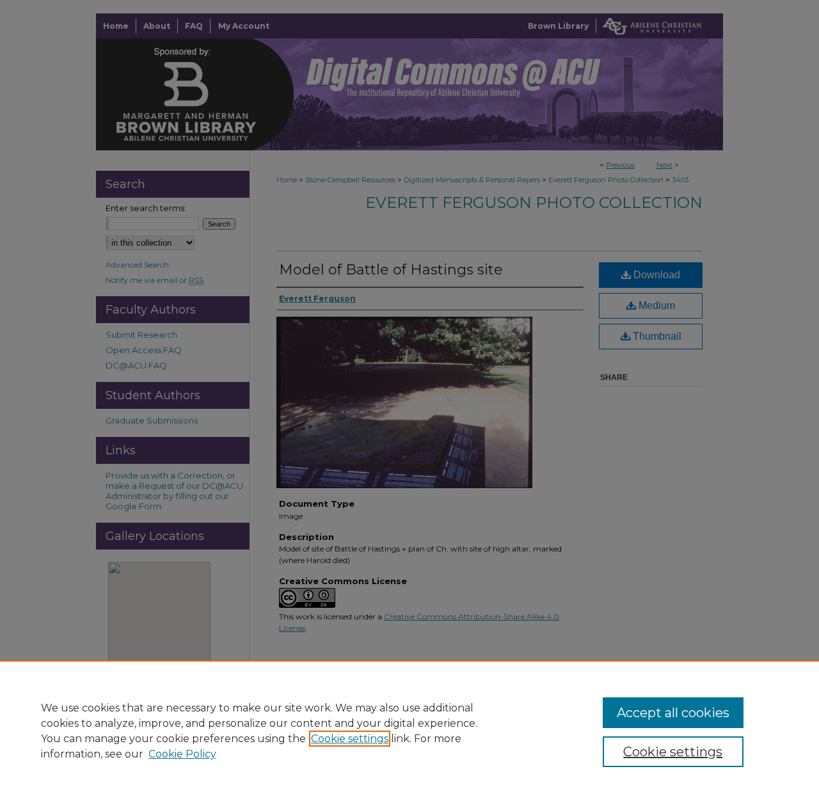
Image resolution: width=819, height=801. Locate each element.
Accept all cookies (673, 712)
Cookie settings (349, 739)
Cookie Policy (182, 754)
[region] (409, 730)
